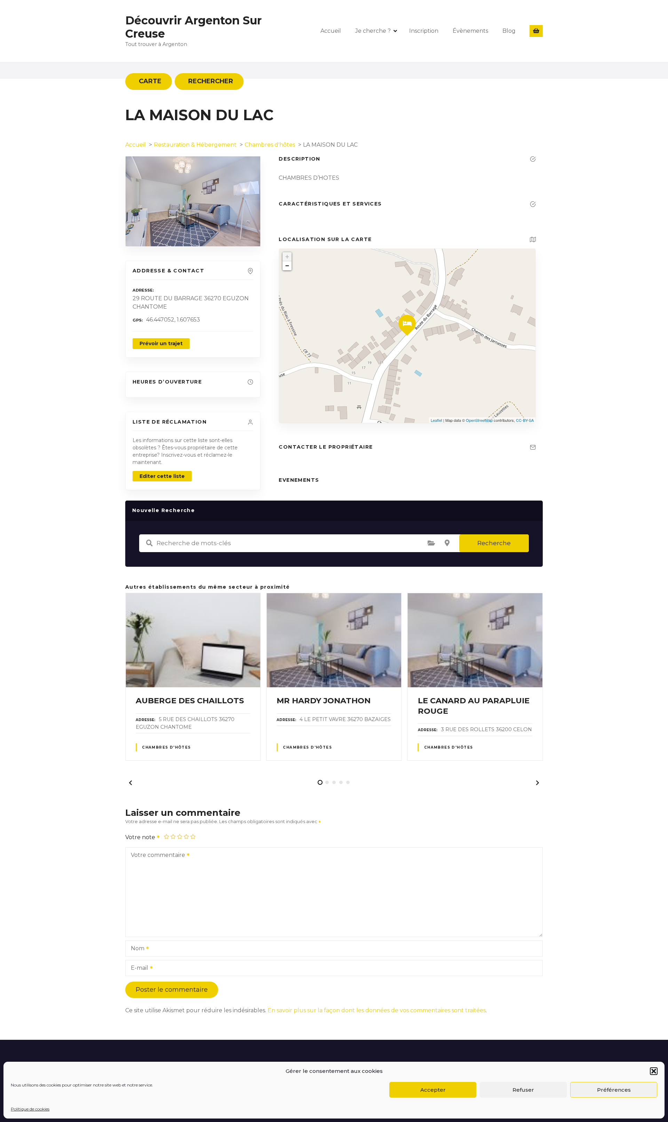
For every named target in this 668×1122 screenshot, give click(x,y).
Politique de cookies (30, 1109)
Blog (509, 31)
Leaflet (436, 420)
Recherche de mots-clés (149, 543)
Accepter (433, 1089)
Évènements (470, 31)
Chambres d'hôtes (166, 747)
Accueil (330, 31)
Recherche (494, 543)
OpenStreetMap (479, 420)
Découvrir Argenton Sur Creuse (193, 27)
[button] (653, 1071)
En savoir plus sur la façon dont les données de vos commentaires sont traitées (377, 1010)
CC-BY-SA (525, 420)
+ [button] (287, 256)
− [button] (287, 265)
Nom (136, 949)
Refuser (523, 1089)
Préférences (614, 1089)
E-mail (138, 969)
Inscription (423, 31)
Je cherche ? (373, 31)
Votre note (141, 837)
